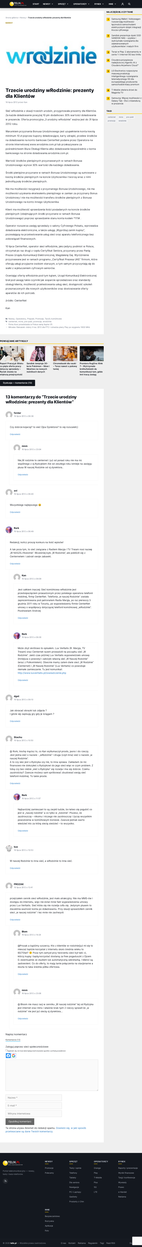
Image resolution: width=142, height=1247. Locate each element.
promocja (37, 321)
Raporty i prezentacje (128, 1168)
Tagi (102, 1243)
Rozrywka (49, 1221)
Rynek (97, 4)
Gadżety (73, 1196)
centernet (12, 321)
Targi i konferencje (126, 1177)
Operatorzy (80, 4)
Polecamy (49, 1173)
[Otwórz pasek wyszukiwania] (129, 4)
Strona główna (12, 17)
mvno (20, 321)
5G (95, 1187)
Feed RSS (110, 1243)
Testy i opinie (75, 1168)
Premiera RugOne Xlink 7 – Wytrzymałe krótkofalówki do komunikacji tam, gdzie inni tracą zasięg (91, 369)
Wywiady (122, 1182)
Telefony (73, 1173)
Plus (96, 1182)
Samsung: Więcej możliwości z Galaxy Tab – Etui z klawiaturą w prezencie (126, 101)
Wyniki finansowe (126, 1173)
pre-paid (28, 321)
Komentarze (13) (13, 1040)
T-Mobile (98, 1177)
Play (96, 1173)
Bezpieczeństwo (52, 1216)
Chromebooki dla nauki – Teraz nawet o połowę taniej (65, 366)
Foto (47, 1230)
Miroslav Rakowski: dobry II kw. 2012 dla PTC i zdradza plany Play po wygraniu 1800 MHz (49, 327)
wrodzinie (47, 321)
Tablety (72, 1177)
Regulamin (93, 1243)
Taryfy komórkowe (53, 319)
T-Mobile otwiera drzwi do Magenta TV (124, 91)
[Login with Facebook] (8, 1055)
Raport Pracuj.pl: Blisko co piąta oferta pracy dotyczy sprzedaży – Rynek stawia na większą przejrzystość (11, 369)
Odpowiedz (15, 434)
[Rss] (5, 1181)
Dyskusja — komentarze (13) (17, 383)
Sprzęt (62, 4)
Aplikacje (49, 1226)
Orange (97, 1168)
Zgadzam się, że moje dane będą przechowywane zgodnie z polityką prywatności (36, 1051)
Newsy (46, 4)
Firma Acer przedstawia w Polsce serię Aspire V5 (30, 324)
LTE (95, 1192)
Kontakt (72, 1243)
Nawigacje (74, 1187)
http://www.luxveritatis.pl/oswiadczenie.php (42, 673)
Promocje (39, 319)
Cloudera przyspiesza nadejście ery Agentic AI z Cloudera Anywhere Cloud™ (125, 63)
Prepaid (30, 319)
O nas (63, 1243)
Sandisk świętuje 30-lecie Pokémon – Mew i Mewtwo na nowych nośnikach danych (38, 367)
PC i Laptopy (75, 1192)
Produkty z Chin (76, 1201)
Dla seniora (74, 1182)
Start (36, 4)
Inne (111, 4)
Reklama (122, 1196)
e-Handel (122, 1192)
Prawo (121, 1187)
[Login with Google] (13, 1055)
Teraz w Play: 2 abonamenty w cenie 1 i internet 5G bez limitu (126, 53)
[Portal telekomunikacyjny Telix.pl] (13, 1163)
